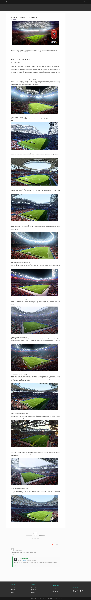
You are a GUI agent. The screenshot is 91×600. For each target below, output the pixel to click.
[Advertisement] (45, 7)
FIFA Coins (54, 588)
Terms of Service (34, 587)
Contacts (33, 592)
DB (42, 1)
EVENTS (30, 1)
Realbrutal (25, 560)
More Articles (13, 587)
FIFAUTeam (21, 558)
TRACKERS (48, 1)
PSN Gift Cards (55, 591)
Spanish (12, 592)
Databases (13, 589)
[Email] (73, 591)
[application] (32, 2)
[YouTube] (78, 591)
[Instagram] (80, 591)
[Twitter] (75, 591)
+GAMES (59, 1)
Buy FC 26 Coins (55, 590)
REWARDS (37, 1)
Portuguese (13, 590)
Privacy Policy (34, 589)
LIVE (54, 1)
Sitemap (33, 590)
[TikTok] (82, 591)
